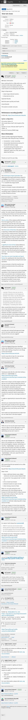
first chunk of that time (10, 230)
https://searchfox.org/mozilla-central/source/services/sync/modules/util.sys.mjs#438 (14, 539)
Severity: (7, 26)
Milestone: (6, 34)
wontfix (16, 40)
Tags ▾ (17, 72)
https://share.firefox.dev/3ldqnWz (17, 115)
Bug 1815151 (9, 9)
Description (7, 77)
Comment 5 (7, 327)
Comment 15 (7, 624)
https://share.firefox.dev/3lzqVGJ (16, 469)
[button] (24, 2)
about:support (4, 55)
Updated (6, 564)
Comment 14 (7, 608)
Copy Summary (16, 5)
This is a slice (5, 220)
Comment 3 (7, 207)
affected (14, 657)
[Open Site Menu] (2, 2)
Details (25, 60)
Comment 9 (7, 437)
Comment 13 (7, 573)
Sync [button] (11, 20)
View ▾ (24, 5)
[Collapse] (25, 76)
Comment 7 (7, 367)
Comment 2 (7, 172)
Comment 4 (7, 289)
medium (21, 35)
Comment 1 (7, 163)
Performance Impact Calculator (12, 175)
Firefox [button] (11, 19)
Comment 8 (7, 422)
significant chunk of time (9, 245)
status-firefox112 (5, 657)
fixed (16, 43)
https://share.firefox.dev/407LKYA (10, 353)
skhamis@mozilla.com (14, 612)
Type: (7, 23)
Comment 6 (7, 343)
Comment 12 (7, 554)
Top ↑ (3, 715)
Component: (6, 20)
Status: (7, 32)
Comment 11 (7, 520)
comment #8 (20, 523)
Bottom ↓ (12, 72)
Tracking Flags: (4, 37)
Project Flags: (6, 35)
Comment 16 (7, 645)
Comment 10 (7, 461)
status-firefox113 (5, 637)
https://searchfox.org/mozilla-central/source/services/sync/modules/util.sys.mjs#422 (14, 377)
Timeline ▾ (24, 72)
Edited (6, 368)
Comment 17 (7, 661)
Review (25, 69)
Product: (7, 19)
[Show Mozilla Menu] (5, 2)
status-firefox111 (5, 703)
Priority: (7, 25)
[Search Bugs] (19, 2)
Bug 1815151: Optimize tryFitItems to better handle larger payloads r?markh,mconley (12, 64)
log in (8, 706)
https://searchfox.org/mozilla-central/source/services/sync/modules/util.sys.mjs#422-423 (14, 499)
